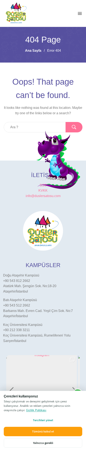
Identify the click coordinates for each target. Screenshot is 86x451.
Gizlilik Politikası (36, 410)
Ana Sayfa (33, 50)
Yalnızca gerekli (43, 443)
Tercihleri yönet (43, 420)
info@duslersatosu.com (43, 196)
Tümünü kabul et (43, 431)
